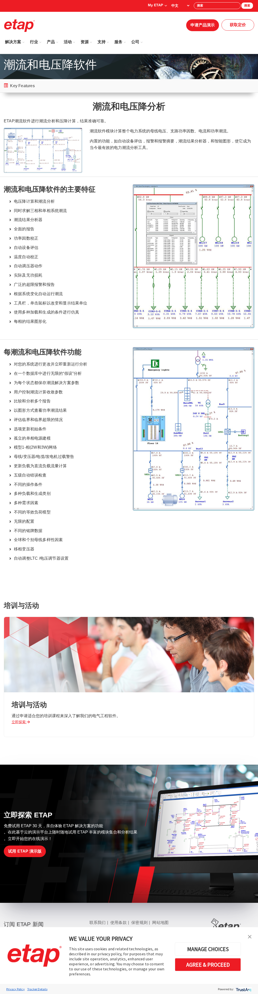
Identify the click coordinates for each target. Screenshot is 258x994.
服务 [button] (118, 42)
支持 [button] (102, 42)
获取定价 (238, 25)
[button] (250, 936)
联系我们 (97, 922)
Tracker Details (37, 989)
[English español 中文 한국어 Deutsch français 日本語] (180, 6)
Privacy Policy (15, 989)
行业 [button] (34, 42)
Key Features (22, 86)
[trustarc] (243, 989)
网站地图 (160, 922)
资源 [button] (85, 42)
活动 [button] (68, 42)
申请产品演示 (202, 25)
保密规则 (139, 922)
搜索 (247, 5)
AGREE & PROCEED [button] (208, 964)
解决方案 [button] (13, 42)
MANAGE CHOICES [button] (208, 949)
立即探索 (19, 722)
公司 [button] (135, 42)
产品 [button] (51, 42)
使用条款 (118, 922)
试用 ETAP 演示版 (25, 851)
